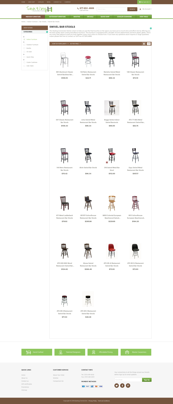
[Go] (147, 380)
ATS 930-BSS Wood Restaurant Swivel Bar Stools (64, 264)
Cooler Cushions (124, 17)
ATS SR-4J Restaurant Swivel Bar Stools (112, 264)
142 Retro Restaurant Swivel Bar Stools (88, 73)
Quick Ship (105, 17)
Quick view (64, 83)
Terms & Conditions (104, 401)
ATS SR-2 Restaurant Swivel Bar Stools (88, 312)
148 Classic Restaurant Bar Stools (135, 73)
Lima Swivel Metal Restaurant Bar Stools (88, 121)
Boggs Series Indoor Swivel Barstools (112, 121)
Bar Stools (42, 21)
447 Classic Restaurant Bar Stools (64, 121)
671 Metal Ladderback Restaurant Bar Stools (64, 217)
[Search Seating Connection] (132, 9)
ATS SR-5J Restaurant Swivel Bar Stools (135, 264)
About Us (24, 378)
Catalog (41, 2)
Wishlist (55, 378)
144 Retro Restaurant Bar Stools (64, 169)
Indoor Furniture (33, 17)
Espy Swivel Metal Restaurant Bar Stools (135, 169)
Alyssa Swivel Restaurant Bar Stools (88, 264)
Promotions (25, 387)
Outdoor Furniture (57, 17)
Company (67, 2)
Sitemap (24, 390)
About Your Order (58, 375)
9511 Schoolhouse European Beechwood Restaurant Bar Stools (135, 217)
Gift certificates (26, 384)
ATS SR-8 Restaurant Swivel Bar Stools (64, 312)
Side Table (144, 17)
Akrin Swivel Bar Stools (88, 167)
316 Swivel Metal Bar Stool (112, 169)
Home (23, 2)
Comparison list (58, 381)
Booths (77, 17)
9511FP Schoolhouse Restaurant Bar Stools (88, 217)
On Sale (90, 17)
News (48, 2)
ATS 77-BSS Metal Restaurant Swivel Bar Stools (135, 121)
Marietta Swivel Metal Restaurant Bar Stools (112, 73)
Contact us (57, 2)
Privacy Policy (93, 401)
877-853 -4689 (87, 8)
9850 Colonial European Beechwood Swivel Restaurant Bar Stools (112, 217)
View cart (31, 2)
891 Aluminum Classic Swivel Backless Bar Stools (64, 73)
